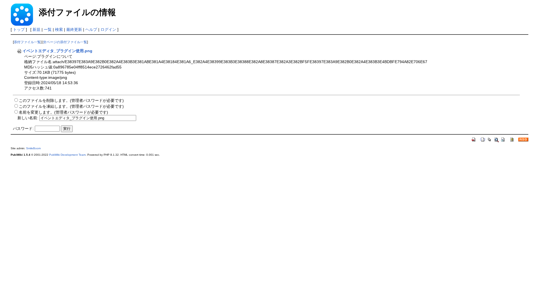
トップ (19, 29)
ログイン (108, 29)
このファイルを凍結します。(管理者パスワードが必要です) (71, 106)
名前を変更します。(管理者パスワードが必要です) (63, 112)
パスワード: (23, 128)
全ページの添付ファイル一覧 (65, 42)
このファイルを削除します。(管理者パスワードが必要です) (71, 100)
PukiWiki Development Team (67, 154)
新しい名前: (27, 118)
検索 (59, 29)
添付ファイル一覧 (27, 42)
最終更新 (74, 29)
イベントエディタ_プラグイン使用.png (57, 51)
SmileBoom (33, 148)
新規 (36, 29)
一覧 (48, 29)
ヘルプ (91, 29)
